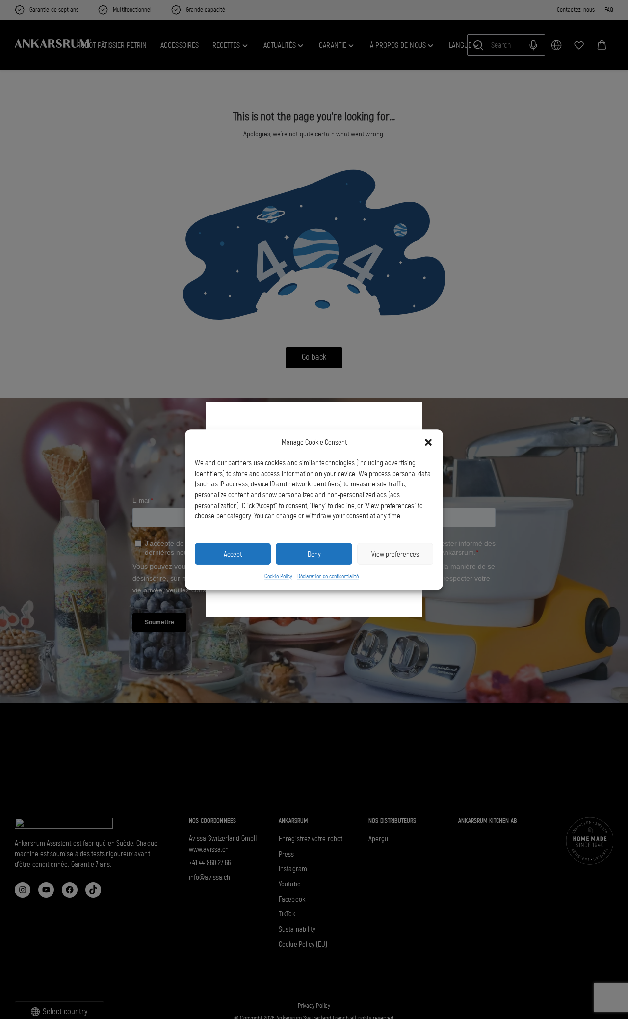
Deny (314, 554)
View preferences (395, 554)
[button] (428, 443)
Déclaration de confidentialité (328, 576)
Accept (233, 554)
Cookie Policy (278, 576)
